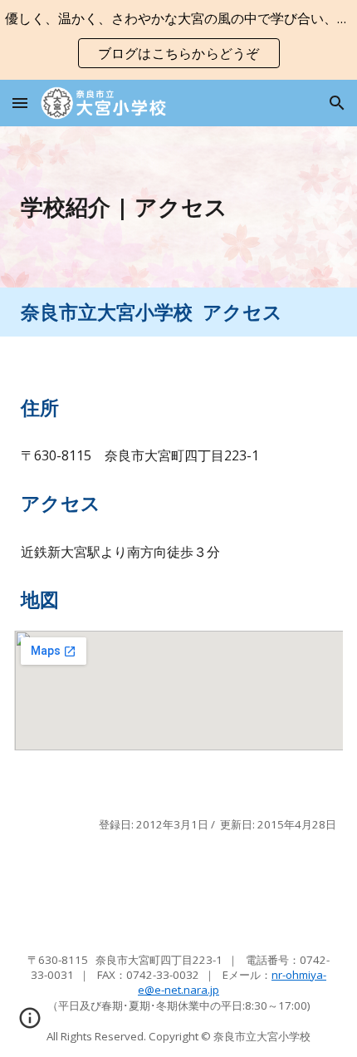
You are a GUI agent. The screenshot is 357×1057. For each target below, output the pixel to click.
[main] (179, 207)
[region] (178, 40)
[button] (20, 102)
